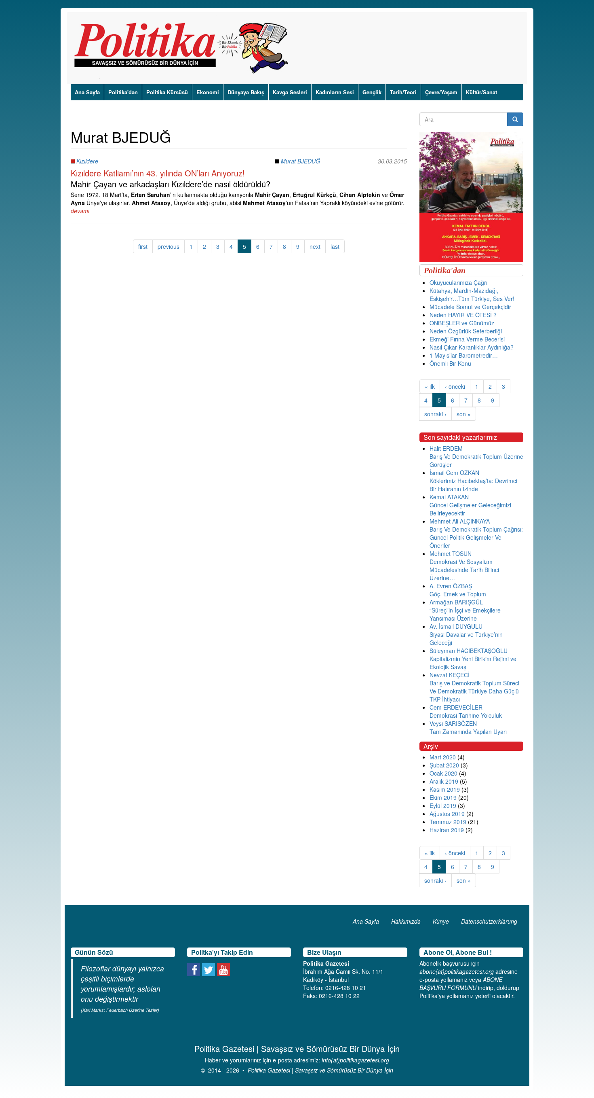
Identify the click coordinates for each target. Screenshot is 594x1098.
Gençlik (371, 92)
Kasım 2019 (445, 789)
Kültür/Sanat (481, 92)
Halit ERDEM (446, 448)
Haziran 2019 (447, 830)
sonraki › (435, 414)
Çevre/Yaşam (441, 92)
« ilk (430, 386)
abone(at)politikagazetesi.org (456, 971)
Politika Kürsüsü (167, 92)
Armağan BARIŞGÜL (456, 602)
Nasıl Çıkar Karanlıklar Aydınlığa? (472, 347)
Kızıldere (87, 161)
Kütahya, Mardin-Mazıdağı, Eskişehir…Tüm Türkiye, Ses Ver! (472, 294)
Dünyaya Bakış (245, 92)
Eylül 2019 (443, 805)
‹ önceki (455, 386)
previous (168, 246)
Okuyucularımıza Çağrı (458, 282)
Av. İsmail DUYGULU (456, 626)
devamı (80, 211)
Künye (441, 921)
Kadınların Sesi (335, 92)
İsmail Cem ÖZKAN (454, 472)
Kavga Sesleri (290, 92)
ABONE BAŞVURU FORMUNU (460, 983)
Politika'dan (123, 92)
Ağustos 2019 (447, 814)
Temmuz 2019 (448, 822)
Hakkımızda (406, 921)
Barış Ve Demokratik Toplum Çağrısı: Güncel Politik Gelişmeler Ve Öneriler (476, 537)
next (315, 246)
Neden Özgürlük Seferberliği (466, 331)
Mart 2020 (443, 757)
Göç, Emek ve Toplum (458, 594)
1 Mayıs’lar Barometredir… (464, 355)
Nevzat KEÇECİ (450, 675)
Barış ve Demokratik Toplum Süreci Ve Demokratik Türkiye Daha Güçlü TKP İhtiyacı (474, 691)
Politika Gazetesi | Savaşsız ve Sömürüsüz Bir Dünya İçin (320, 1070)
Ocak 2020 (443, 773)
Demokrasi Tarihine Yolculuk (466, 715)
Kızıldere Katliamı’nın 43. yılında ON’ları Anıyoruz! (158, 173)
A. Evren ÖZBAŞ (451, 586)
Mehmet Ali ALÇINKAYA (460, 521)
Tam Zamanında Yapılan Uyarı (468, 731)
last (335, 246)
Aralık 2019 (444, 781)
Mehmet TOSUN (451, 553)
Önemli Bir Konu (450, 363)
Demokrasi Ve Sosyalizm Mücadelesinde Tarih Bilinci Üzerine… (464, 569)
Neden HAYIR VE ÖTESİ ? (463, 315)
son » (464, 414)
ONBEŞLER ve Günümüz (462, 323)
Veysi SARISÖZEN (453, 723)
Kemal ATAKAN (449, 497)
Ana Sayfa (87, 92)
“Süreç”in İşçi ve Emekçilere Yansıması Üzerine (465, 614)
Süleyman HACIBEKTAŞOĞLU (469, 651)
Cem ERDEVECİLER (456, 707)
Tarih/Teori (403, 92)
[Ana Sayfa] (184, 48)
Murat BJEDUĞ (300, 161)
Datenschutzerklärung (489, 921)
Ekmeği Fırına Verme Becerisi (467, 339)
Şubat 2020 (444, 765)
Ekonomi (207, 92)
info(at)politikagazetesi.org (355, 1060)
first (142, 246)
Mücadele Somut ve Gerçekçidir (470, 307)
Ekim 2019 (443, 797)
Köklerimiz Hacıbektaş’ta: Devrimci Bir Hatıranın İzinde (473, 485)
